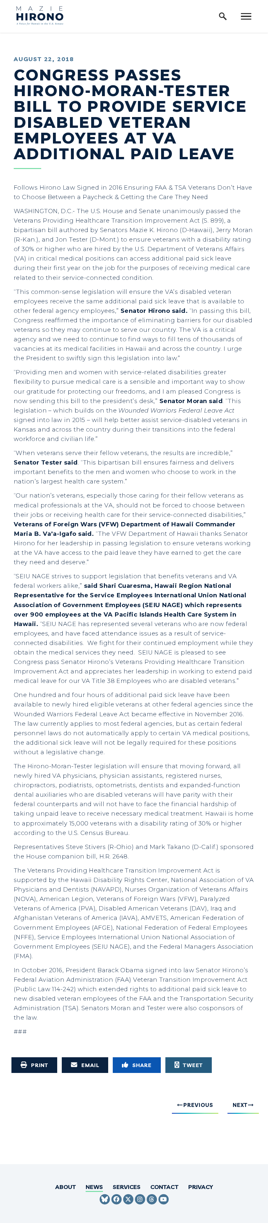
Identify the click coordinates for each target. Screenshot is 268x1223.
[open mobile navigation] (246, 16)
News (94, 1187)
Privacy (200, 1187)
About (65, 1187)
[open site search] (223, 16)
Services (127, 1187)
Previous (198, 1105)
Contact (164, 1187)
